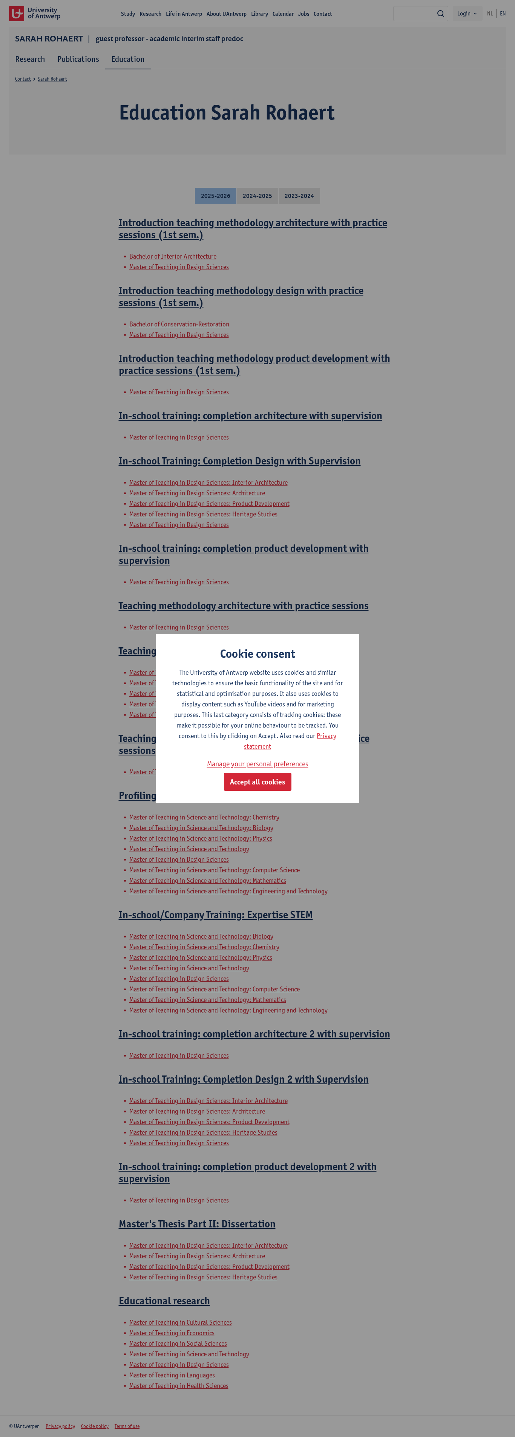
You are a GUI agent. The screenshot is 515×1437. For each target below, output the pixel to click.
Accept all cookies (257, 781)
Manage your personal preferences (257, 763)
